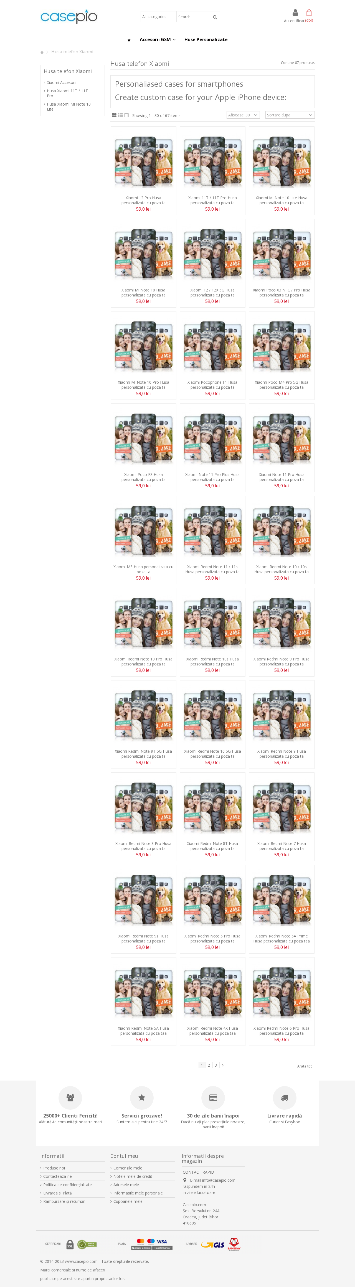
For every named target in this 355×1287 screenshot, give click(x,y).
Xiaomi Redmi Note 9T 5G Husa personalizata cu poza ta (143, 754)
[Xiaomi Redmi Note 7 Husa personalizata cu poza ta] (282, 807)
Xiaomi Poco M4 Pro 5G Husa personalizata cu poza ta (281, 385)
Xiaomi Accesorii (61, 82)
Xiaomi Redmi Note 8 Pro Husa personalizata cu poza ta (143, 846)
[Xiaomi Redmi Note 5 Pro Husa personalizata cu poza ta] (212, 899)
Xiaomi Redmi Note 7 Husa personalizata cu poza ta (281, 846)
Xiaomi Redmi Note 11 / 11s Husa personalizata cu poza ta (212, 569)
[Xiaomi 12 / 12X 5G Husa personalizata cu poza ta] (212, 254)
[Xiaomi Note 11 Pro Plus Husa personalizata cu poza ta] (212, 438)
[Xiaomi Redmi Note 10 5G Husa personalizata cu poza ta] (212, 715)
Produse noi (54, 1168)
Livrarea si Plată (57, 1193)
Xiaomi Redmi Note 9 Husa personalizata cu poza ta (281, 754)
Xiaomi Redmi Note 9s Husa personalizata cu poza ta (143, 938)
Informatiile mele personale (138, 1193)
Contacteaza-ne (57, 1176)
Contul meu (124, 1156)
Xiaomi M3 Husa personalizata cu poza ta (143, 569)
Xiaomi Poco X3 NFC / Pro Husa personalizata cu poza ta (281, 292)
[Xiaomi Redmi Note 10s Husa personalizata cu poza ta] (212, 623)
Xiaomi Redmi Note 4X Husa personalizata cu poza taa (212, 1031)
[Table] (126, 115)
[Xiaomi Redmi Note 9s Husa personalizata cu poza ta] (143, 899)
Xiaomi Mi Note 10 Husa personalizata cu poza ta (143, 292)
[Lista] (120, 115)
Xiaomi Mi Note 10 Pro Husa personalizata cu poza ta (143, 385)
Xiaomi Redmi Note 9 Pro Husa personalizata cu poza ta (281, 661)
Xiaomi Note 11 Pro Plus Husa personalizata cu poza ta (212, 477)
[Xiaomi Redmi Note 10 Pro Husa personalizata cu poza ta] (143, 623)
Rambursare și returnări (64, 1201)
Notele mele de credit (132, 1176)
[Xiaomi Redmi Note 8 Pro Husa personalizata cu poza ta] (143, 807)
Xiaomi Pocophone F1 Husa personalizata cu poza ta (212, 385)
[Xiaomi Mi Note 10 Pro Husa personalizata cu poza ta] (143, 346)
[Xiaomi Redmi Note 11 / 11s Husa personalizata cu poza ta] (212, 530)
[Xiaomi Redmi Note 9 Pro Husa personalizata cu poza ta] (282, 623)
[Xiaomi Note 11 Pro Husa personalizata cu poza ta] (282, 438)
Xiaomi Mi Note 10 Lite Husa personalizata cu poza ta (281, 200)
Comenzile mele (127, 1168)
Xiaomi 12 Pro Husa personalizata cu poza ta (143, 200)
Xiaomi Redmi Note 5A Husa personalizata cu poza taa (143, 1031)
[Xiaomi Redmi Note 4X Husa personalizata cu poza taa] (212, 992)
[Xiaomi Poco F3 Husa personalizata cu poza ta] (143, 438)
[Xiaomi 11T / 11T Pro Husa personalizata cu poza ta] (212, 161)
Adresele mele (126, 1184)
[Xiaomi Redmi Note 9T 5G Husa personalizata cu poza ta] (143, 715)
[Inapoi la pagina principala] (42, 52)
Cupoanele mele (128, 1201)
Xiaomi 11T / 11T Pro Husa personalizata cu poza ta (212, 200)
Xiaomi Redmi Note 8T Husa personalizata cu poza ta (212, 846)
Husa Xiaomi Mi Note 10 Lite (69, 107)
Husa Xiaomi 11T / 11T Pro (67, 93)
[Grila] (114, 115)
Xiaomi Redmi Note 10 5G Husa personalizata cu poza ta (212, 754)
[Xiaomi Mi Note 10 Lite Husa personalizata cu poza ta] (282, 161)
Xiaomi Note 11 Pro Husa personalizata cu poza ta (282, 477)
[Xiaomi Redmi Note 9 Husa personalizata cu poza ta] (282, 715)
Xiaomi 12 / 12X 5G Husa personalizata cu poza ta (212, 292)
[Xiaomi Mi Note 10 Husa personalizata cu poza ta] (143, 254)
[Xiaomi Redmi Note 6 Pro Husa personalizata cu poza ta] (282, 992)
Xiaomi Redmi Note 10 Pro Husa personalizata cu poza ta (143, 661)
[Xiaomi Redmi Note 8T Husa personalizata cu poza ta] (212, 807)
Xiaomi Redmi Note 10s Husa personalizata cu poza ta (212, 661)
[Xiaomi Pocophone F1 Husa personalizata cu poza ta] (212, 346)
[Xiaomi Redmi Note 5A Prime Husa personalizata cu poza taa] (282, 899)
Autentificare (295, 20)
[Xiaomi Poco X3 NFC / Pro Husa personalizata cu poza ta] (282, 254)
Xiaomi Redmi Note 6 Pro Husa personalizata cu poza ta (281, 1031)
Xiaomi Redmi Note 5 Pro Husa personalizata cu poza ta (212, 938)
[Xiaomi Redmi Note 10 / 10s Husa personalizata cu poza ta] (282, 530)
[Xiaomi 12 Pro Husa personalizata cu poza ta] (143, 161)
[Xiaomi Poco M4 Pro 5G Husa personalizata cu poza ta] (282, 346)
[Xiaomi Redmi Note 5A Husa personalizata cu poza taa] (143, 992)
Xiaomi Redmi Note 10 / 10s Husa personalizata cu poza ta (281, 569)
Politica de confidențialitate (67, 1184)
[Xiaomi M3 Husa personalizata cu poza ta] (143, 530)
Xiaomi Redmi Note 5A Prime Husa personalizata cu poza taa (281, 938)
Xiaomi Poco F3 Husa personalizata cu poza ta (143, 477)
